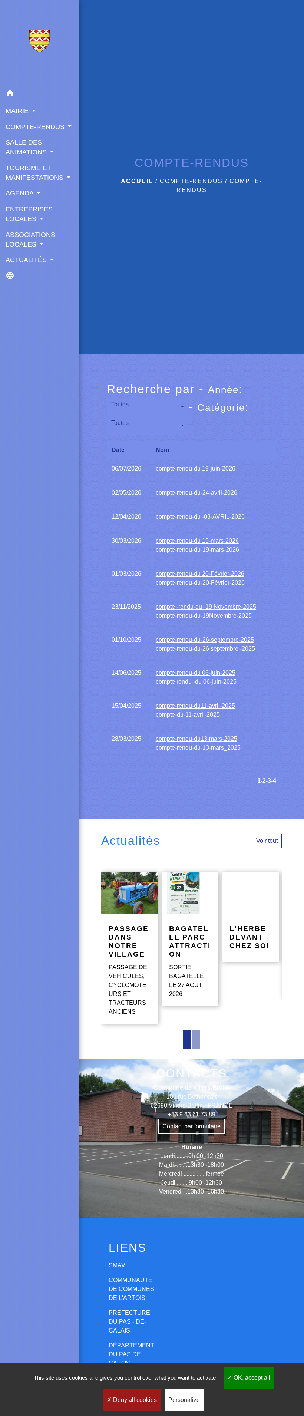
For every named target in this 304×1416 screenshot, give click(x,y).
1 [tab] (187, 1039)
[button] (39, 94)
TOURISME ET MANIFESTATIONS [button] (35, 172)
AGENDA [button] (20, 193)
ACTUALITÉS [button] (27, 260)
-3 (268, 781)
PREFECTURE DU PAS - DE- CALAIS (129, 1322)
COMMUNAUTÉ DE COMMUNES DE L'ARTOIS (131, 1289)
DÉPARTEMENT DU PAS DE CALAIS (131, 1354)
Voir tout (267, 841)
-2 (263, 781)
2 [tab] (196, 1039)
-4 (273, 781)
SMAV (117, 1265)
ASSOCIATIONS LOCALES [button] (30, 239)
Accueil (137, 181)
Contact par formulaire (191, 1126)
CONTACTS (191, 1073)
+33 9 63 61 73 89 (191, 1114)
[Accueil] (39, 42)
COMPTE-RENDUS (191, 181)
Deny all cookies (134, 1400)
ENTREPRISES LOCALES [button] (29, 213)
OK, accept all (251, 1377)
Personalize (184, 1400)
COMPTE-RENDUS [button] (36, 127)
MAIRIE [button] (18, 111)
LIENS (127, 1247)
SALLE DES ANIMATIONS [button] (27, 147)
